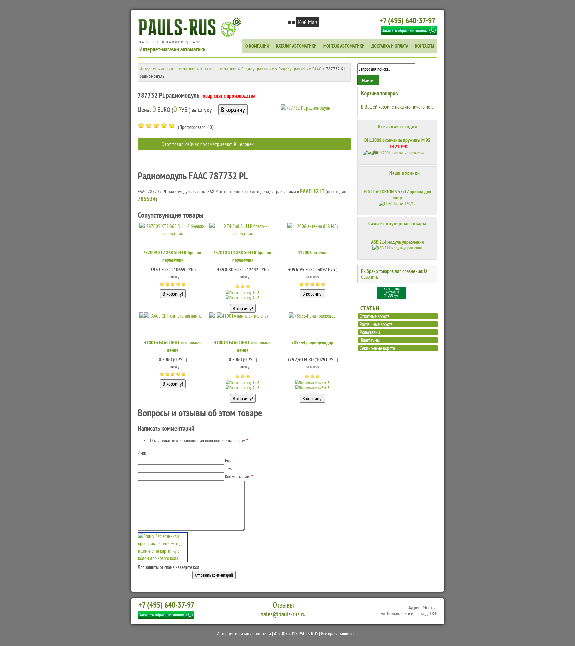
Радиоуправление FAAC (301, 69)
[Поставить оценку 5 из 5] (171, 125)
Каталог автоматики (296, 46)
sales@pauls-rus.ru (283, 614)
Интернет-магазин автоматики (168, 69)
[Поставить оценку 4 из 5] (164, 125)
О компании (257, 46)
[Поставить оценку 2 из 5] (148, 125)
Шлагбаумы (370, 340)
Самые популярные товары (397, 224)
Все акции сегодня (397, 127)
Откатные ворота (375, 316)
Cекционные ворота (377, 348)
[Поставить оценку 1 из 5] (141, 125)
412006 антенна (312, 252)
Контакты (424, 46)
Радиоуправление (257, 69)
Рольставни (370, 332)
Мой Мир (307, 22)
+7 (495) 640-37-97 (407, 20)
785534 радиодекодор (312, 342)
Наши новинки (404, 173)
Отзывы (283, 605)
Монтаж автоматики (344, 46)
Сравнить (369, 276)
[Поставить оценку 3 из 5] (156, 125)
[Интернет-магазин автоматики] (191, 36)
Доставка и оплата (389, 46)
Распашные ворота (376, 324)
